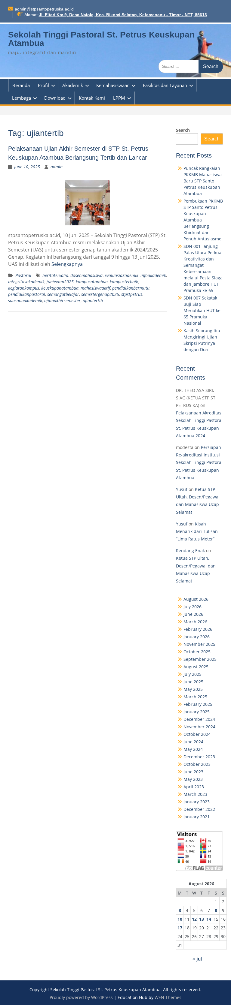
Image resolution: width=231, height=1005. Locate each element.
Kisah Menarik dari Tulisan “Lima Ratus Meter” (197, 531)
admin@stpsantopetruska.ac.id (44, 9)
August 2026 (195, 599)
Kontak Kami (92, 98)
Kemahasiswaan (113, 85)
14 (208, 919)
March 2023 (195, 794)
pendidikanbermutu (130, 288)
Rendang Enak (190, 550)
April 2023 (193, 787)
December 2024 (199, 719)
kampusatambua (92, 281)
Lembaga (21, 98)
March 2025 (195, 697)
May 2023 (193, 779)
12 (194, 919)
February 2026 (197, 629)
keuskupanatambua (60, 288)
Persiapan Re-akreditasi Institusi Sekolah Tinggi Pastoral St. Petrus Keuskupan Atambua (199, 462)
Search (183, 130)
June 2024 (193, 742)
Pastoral (23, 275)
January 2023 (196, 802)
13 (201, 919)
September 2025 (200, 659)
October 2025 (197, 651)
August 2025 (195, 666)
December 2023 (199, 757)
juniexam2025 (60, 281)
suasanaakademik (25, 300)
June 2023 (193, 772)
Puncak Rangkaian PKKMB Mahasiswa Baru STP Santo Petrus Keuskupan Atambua (202, 180)
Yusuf (181, 489)
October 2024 (197, 734)
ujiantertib (93, 300)
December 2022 (199, 809)
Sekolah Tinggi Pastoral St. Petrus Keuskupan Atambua (101, 39)
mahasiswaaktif (95, 288)
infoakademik (153, 275)
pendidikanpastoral (26, 294)
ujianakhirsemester (62, 300)
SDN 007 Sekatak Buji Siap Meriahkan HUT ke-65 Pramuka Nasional (202, 310)
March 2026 (195, 621)
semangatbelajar (63, 294)
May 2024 (193, 749)
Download (55, 98)
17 (179, 928)
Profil (43, 85)
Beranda (21, 85)
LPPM (119, 98)
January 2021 (196, 817)
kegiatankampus (23, 288)
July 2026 (192, 606)
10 (179, 919)
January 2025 (196, 712)
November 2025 (199, 644)
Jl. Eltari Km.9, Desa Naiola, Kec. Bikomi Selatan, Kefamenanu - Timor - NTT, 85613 (123, 14)
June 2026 (193, 614)
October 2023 (197, 764)
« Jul (197, 959)
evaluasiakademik (121, 275)
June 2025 (193, 682)
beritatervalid (55, 275)
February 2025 (197, 704)
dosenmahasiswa (86, 275)
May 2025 (193, 689)
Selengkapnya (67, 264)
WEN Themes (168, 997)
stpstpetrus (131, 294)
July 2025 (192, 674)
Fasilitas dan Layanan (165, 85)
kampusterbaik (124, 281)
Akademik (72, 85)
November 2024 (199, 727)
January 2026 (196, 636)
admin (57, 167)
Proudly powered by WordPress (81, 997)
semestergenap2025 (100, 294)
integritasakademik (26, 281)
